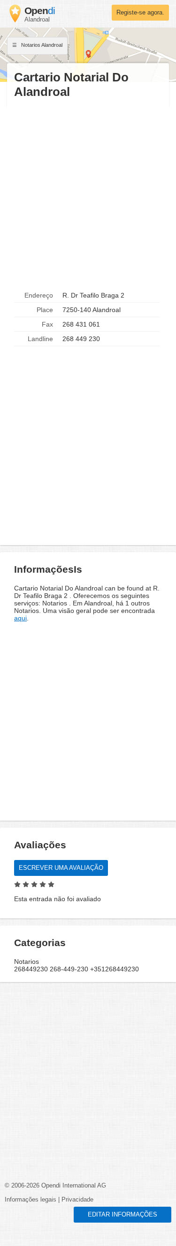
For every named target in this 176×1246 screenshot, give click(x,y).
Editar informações (122, 1214)
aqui (20, 618)
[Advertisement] (88, 194)
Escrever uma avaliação (61, 868)
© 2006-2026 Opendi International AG (55, 1185)
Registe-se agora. (140, 12)
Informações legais (30, 1199)
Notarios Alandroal (41, 45)
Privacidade (77, 1199)
